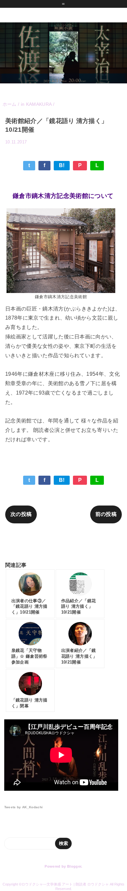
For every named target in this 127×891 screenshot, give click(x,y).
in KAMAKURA (102, 151)
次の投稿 (21, 514)
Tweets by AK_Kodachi (23, 807)
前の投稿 (106, 514)
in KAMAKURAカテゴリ (63, 542)
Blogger (74, 866)
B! (62, 165)
